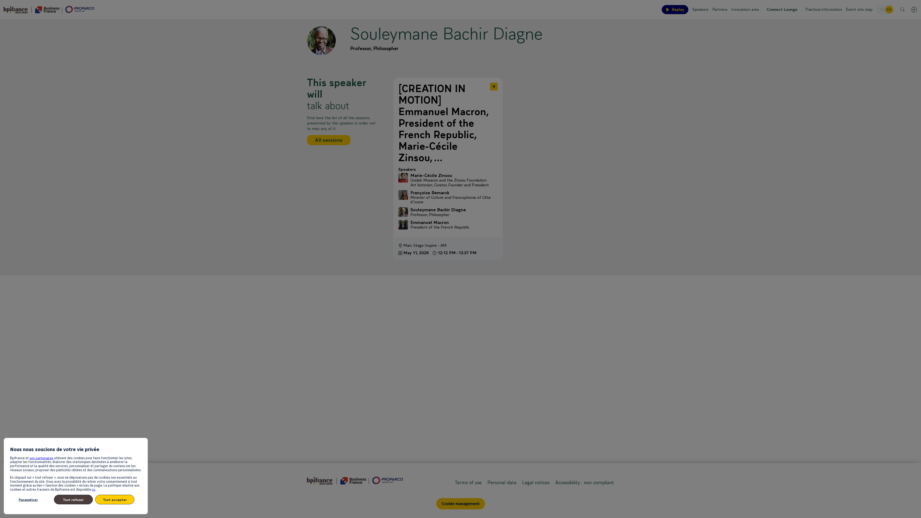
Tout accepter (115, 500)
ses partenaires (41, 458)
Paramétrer (28, 500)
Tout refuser (73, 500)
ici (93, 489)
